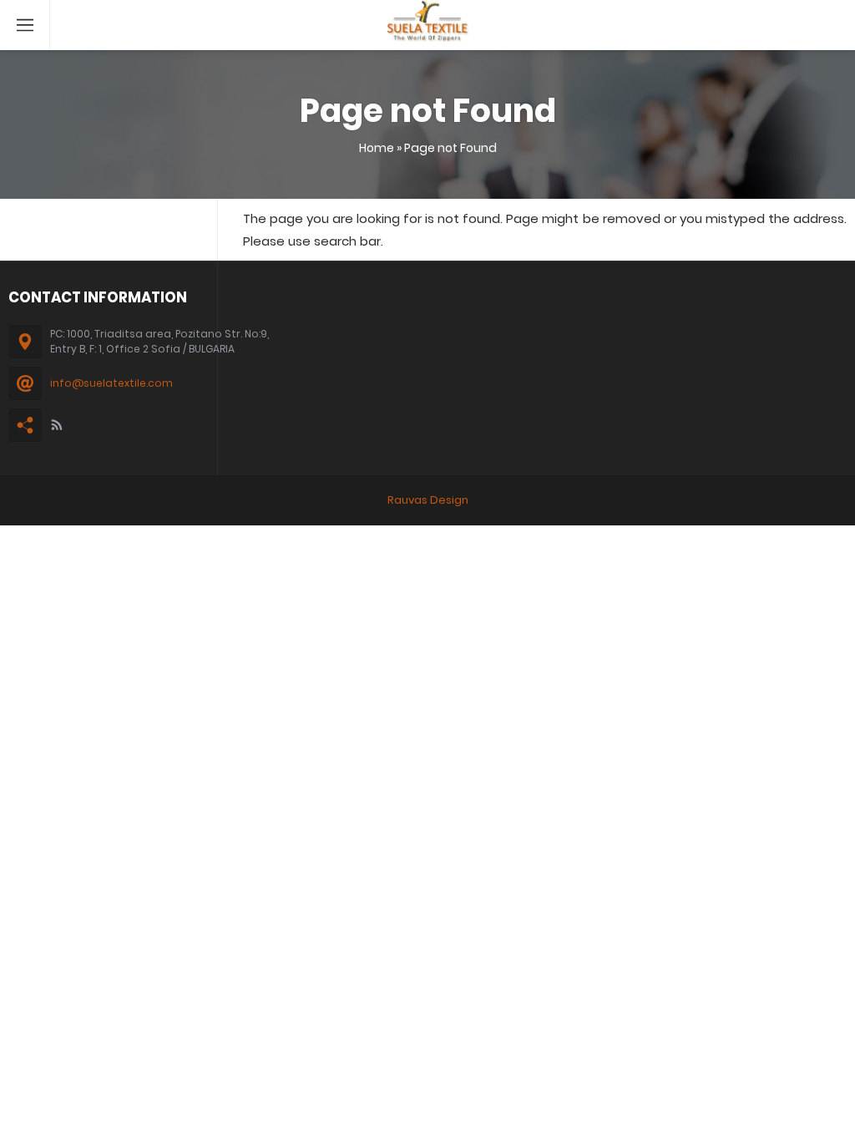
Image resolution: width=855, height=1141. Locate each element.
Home (376, 147)
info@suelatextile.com (111, 383)
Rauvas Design (427, 500)
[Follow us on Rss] (56, 425)
